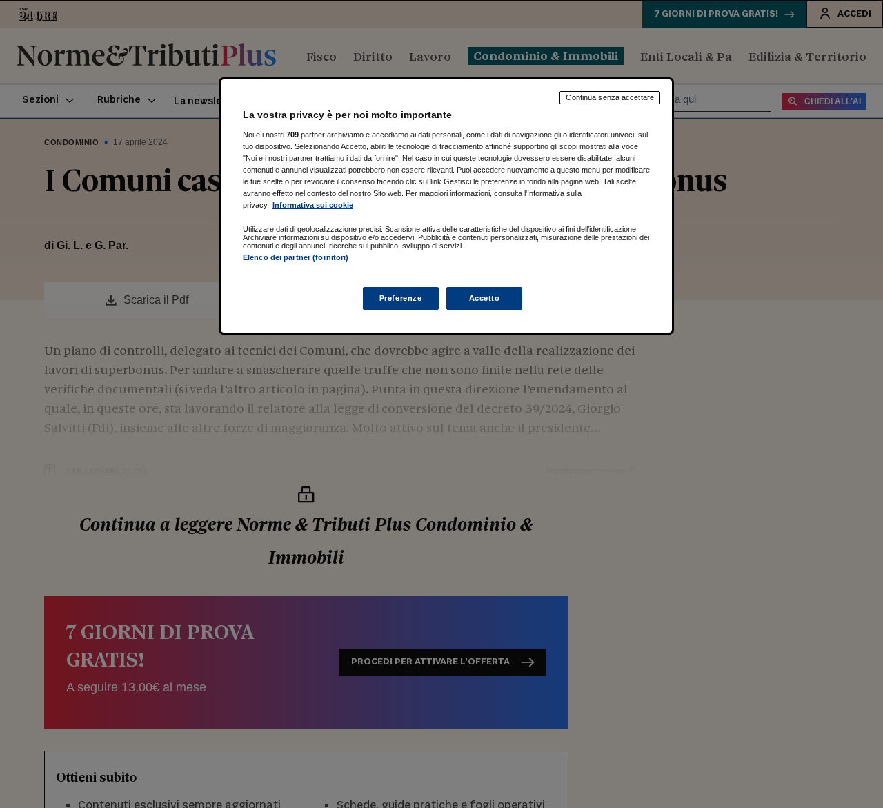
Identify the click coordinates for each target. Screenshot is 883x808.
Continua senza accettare (610, 97)
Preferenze (400, 298)
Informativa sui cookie (312, 205)
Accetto (484, 298)
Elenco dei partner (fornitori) (295, 257)
